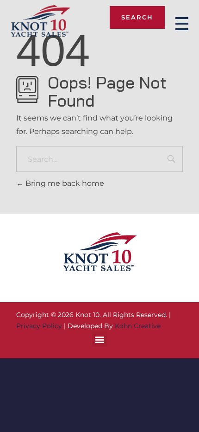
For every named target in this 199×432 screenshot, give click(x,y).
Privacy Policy (39, 326)
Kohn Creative (138, 326)
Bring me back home (64, 183)
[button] (99, 339)
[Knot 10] (41, 22)
